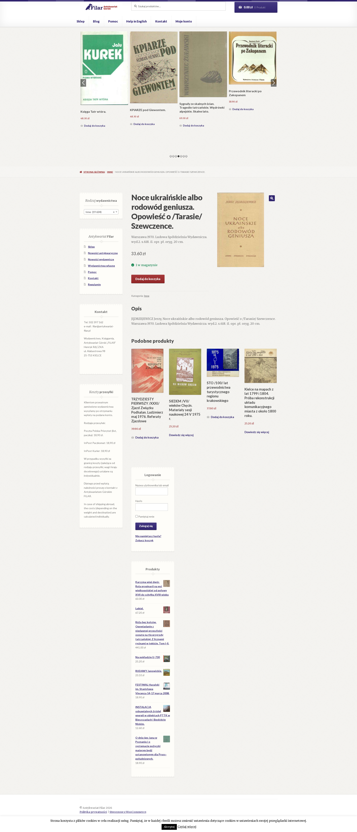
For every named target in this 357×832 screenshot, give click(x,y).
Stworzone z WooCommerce (128, 812)
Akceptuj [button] (169, 826)
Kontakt (161, 21)
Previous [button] (83, 82)
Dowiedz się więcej (181, 435)
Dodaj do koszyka (94, 109)
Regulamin (94, 284)
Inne (110, 172)
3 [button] (176, 156)
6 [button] (184, 156)
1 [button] (171, 156)
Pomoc (113, 21)
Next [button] (273, 82)
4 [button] (178, 156)
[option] (104, 71)
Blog (96, 21)
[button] (272, 198)
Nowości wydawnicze (101, 259)
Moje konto (184, 21)
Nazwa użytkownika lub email (152, 485)
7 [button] (186, 156)
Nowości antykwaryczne (103, 253)
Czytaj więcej (187, 826)
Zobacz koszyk (144, 540)
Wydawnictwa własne (101, 265)
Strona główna (94, 172)
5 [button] (181, 156)
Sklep (81, 21)
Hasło (138, 500)
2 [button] (173, 156)
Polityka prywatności (93, 812)
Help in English (136, 21)
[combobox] (101, 211)
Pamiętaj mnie (146, 516)
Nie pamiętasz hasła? (148, 536)
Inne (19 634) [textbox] (100, 211)
